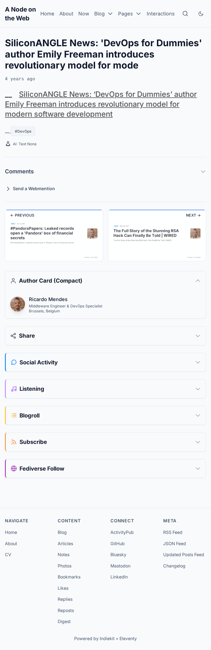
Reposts (66, 610)
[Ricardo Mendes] (17, 304)
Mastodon (120, 566)
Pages (125, 14)
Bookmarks (69, 577)
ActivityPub (122, 532)
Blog (99, 14)
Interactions (161, 14)
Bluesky (118, 554)
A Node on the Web (20, 14)
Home (47, 14)
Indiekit (107, 638)
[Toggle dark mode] (201, 14)
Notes (64, 554)
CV (8, 554)
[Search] (185, 13)
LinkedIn (119, 577)
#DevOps (23, 131)
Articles (65, 543)
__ (8, 94)
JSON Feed (174, 543)
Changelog (174, 566)
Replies (65, 599)
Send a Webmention (34, 188)
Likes (63, 588)
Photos (64, 566)
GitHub (117, 543)
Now (83, 14)
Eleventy (128, 638)
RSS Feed (172, 532)
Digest (64, 621)
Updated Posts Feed (183, 554)
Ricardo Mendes (48, 299)
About (66, 14)
